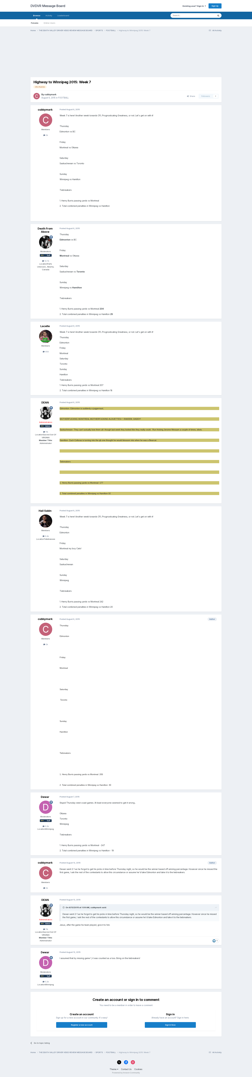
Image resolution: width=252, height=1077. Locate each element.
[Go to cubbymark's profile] (36, 96)
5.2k (46, 826)
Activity (49, 15)
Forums (34, 23)
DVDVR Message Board (47, 6)
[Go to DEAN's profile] (45, 412)
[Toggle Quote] (64, 907)
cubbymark (50, 94)
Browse (36, 15)
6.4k (46, 536)
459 (47, 351)
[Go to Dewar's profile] (45, 807)
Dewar (45, 796)
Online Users (49, 23)
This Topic (206, 15)
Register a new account (81, 1025)
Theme (113, 1069)
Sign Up (215, 6)
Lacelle (45, 326)
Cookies (138, 1069)
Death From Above (45, 230)
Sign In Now (170, 1025)
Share (192, 96)
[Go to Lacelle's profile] (45, 336)
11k (46, 432)
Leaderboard (63, 15)
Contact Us (126, 1069)
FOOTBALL (63, 97)
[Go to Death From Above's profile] (45, 242)
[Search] (218, 15)
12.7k (46, 261)
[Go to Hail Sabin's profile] (45, 521)
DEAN (45, 402)
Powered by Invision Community (126, 1073)
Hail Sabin (45, 510)
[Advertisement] (83, 56)
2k (46, 135)
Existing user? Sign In (194, 6)
